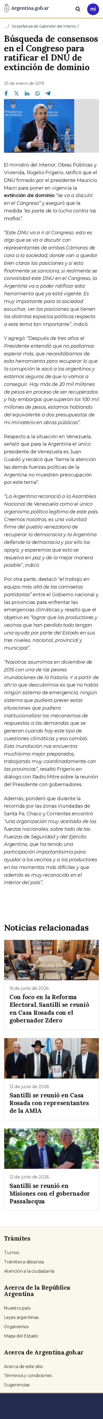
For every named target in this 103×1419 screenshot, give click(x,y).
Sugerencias (17, 1384)
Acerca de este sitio (23, 1366)
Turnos (11, 1252)
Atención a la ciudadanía (29, 1271)
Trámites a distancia (24, 1261)
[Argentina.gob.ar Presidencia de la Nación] (26, 8)
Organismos (16, 1326)
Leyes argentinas (21, 1317)
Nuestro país (17, 1308)
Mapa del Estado (21, 1336)
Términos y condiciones (28, 1375)
